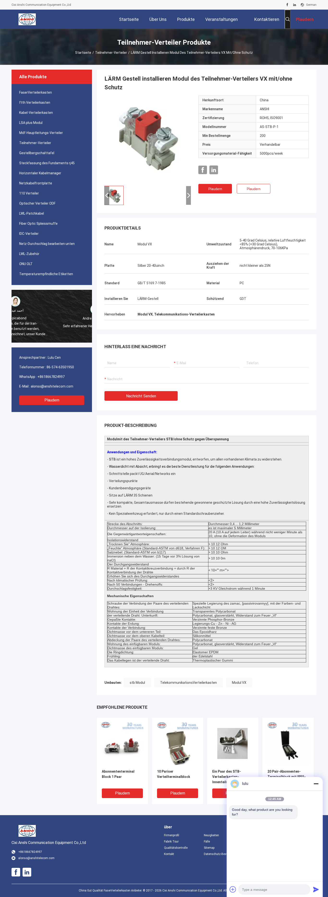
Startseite (83, 53)
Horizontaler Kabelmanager (40, 173)
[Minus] (316, 784)
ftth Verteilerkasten (34, 102)
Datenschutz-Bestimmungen (220, 854)
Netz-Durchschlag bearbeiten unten (47, 244)
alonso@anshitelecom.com (52, 386)
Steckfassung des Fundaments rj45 (47, 163)
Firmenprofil (171, 835)
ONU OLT (26, 264)
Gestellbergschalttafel (36, 153)
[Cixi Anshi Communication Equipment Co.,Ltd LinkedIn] (295, 5)
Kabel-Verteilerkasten (36, 113)
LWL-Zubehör (29, 254)
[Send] (316, 889)
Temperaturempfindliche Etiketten (46, 274)
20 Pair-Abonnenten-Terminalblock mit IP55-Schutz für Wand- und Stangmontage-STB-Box (287, 777)
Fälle (207, 841)
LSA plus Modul (31, 123)
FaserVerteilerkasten (35, 92)
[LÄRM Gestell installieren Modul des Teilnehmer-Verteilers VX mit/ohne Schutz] (147, 139)
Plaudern (51, 400)
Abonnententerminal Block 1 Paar (118, 774)
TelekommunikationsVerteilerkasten (188, 683)
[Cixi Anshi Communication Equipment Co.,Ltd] (27, 19)
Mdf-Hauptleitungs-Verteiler (41, 133)
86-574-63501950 (60, 367)
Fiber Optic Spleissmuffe (38, 223)
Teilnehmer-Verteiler (111, 53)
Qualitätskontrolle (176, 847)
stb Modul (137, 683)
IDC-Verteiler (29, 234)
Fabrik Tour (171, 841)
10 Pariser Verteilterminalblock (173, 774)
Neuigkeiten (211, 835)
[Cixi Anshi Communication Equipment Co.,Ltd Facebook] (287, 5)
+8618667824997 (51, 377)
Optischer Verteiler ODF (37, 203)
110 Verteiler (29, 193)
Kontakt (169, 854)
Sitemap (209, 847)
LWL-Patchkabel (31, 213)
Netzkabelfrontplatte (35, 183)
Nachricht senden (141, 396)
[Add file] (233, 889)
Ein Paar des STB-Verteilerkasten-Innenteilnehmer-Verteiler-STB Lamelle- (230, 777)
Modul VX (239, 683)
